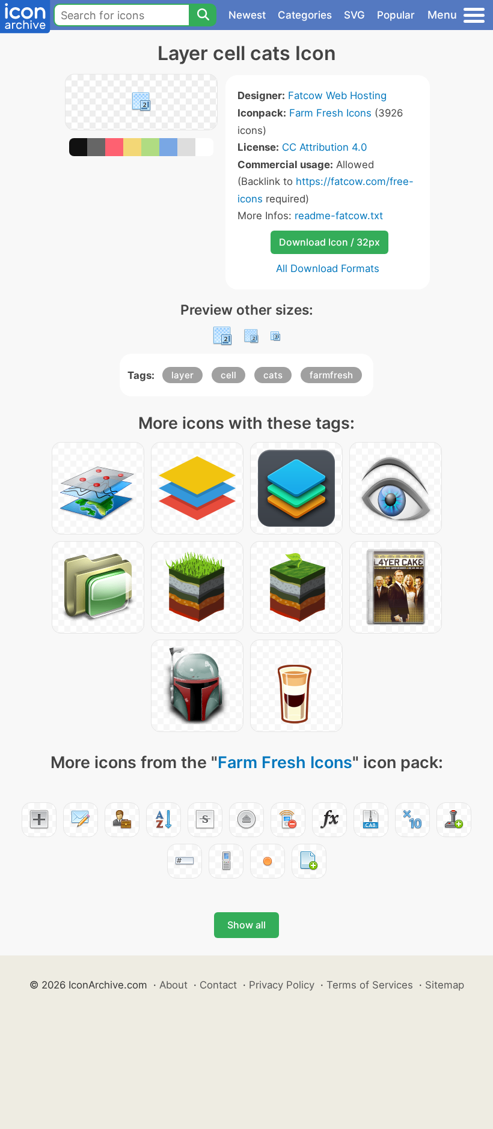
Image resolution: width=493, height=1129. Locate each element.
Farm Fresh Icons (330, 113)
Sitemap (444, 985)
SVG (354, 15)
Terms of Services (369, 985)
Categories (305, 15)
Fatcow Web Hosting (337, 95)
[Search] (202, 15)
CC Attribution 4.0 (324, 147)
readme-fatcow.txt (339, 216)
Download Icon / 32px (329, 242)
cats (273, 375)
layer (182, 375)
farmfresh (331, 375)
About (173, 985)
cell (228, 375)
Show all (246, 925)
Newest (247, 15)
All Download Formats (327, 268)
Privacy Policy (281, 985)
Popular (396, 15)
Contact (218, 985)
